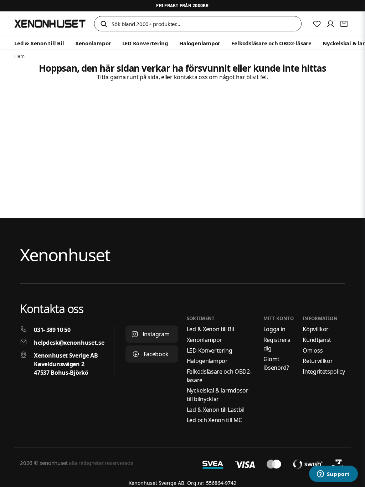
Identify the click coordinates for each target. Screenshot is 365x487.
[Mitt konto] (330, 24)
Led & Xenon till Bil (39, 43)
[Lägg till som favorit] (317, 24)
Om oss (313, 350)
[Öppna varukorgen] (344, 24)
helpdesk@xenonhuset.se (69, 343)
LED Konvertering (145, 43)
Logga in (274, 329)
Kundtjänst (317, 340)
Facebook (156, 354)
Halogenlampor (199, 43)
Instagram (156, 334)
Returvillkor (318, 361)
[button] (103, 24)
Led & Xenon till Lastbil (216, 410)
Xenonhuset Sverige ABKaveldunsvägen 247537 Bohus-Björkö (66, 364)
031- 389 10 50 (52, 330)
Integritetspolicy (324, 371)
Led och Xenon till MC (214, 420)
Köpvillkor (316, 329)
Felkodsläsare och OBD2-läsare (271, 43)
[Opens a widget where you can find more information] (333, 474)
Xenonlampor (93, 43)
